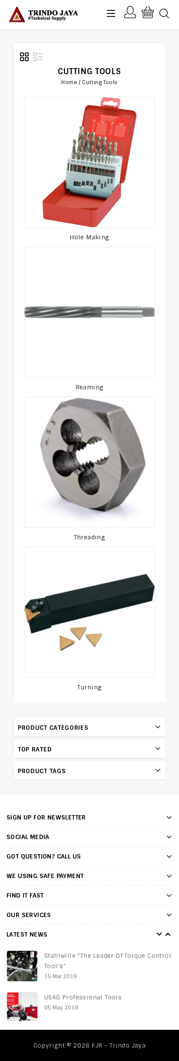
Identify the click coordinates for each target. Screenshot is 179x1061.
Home (69, 82)
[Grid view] (25, 57)
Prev (159, 934)
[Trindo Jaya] (43, 13)
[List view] (38, 57)
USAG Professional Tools (84, 997)
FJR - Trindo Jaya (119, 1045)
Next (168, 934)
